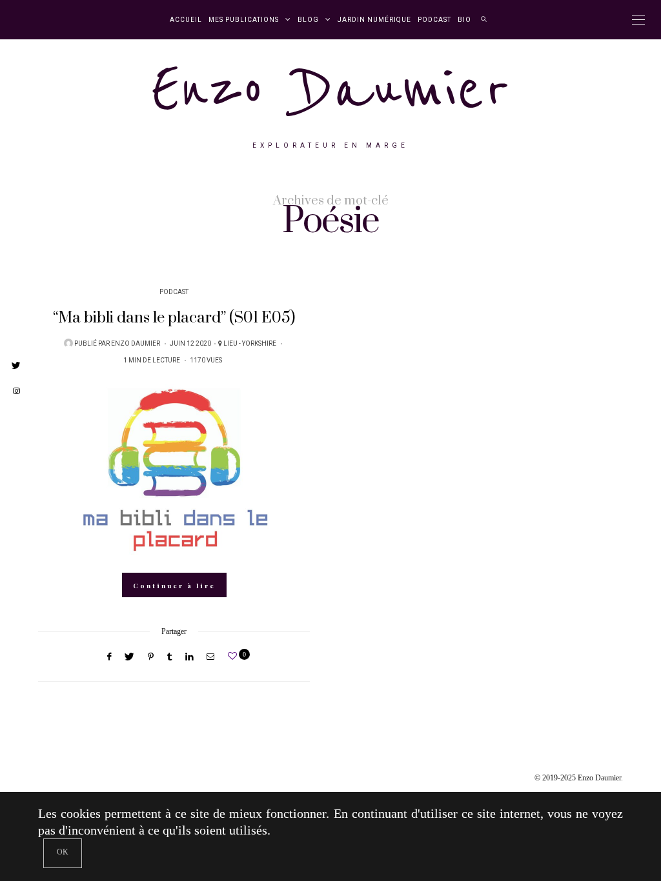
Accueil (186, 20)
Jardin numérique (374, 20)
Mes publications (243, 20)
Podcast (434, 20)
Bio (464, 20)
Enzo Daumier (330, 89)
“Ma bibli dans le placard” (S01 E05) (174, 318)
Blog (308, 20)
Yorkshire (259, 343)
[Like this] (234, 656)
